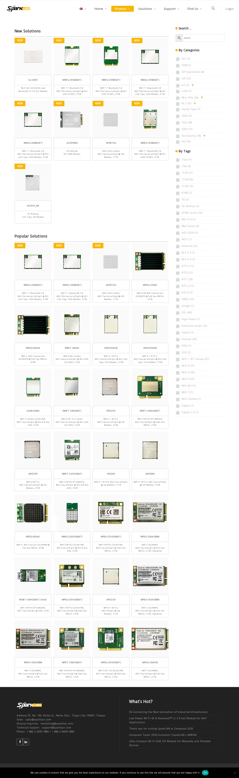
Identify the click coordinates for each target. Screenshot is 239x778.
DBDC (188, 299)
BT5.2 (187, 279)
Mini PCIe (190, 97)
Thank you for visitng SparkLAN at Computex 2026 (161, 728)
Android (190, 246)
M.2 (187, 103)
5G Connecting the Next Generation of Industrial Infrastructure (168, 712)
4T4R (187, 192)
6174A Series (192, 212)
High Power (191, 319)
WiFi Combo (191, 399)
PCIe (187, 122)
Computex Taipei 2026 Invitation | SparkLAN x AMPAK (163, 735)
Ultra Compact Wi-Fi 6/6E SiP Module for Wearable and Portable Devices (170, 743)
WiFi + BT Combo (195, 359)
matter (188, 332)
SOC (186, 352)
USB (187, 115)
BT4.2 (188, 266)
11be (186, 166)
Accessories (191, 135)
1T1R (187, 172)
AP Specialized (193, 71)
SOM (186, 65)
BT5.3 (188, 286)
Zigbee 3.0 (190, 412)
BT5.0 (187, 272)
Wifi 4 (188, 365)
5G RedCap (190, 206)
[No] (234, 773)
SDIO (187, 129)
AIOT (187, 239)
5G (185, 199)
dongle (188, 305)
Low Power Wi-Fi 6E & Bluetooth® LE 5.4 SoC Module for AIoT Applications (168, 720)
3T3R (187, 186)
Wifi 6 (188, 379)
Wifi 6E (189, 385)
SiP (186, 78)
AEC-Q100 (190, 232)
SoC (186, 58)
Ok (205, 772)
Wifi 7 (187, 392)
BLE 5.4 (188, 259)
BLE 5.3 (188, 252)
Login (230, 8)
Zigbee (188, 405)
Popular (189, 339)
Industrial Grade (194, 325)
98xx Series (190, 226)
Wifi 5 (188, 372)
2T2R (187, 179)
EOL (187, 312)
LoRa (187, 91)
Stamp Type (191, 109)
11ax (187, 159)
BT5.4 (187, 292)
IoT (185, 85)
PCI (186, 141)
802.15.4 (189, 219)
